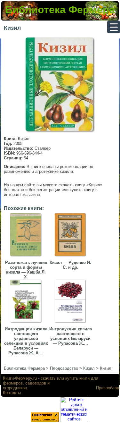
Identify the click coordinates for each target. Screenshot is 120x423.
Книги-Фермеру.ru (20, 378)
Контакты (12, 392)
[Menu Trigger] (113, 27)
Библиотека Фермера (60, 9)
